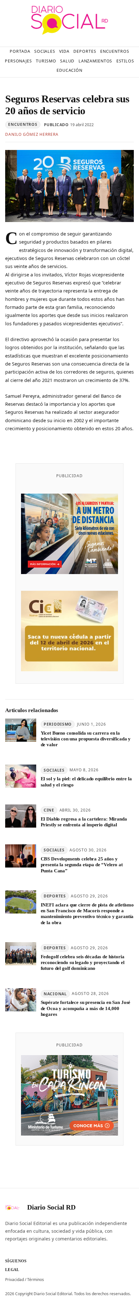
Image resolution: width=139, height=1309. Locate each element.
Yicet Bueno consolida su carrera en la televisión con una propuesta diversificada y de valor (86, 738)
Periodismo (58, 724)
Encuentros (22, 124)
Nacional (55, 994)
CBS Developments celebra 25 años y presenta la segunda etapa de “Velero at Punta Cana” (82, 864)
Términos (35, 1279)
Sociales (54, 770)
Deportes (55, 896)
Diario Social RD (51, 1207)
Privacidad (14, 1279)
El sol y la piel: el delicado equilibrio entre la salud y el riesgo (86, 781)
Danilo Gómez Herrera (32, 134)
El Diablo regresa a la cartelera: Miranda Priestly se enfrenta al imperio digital (84, 821)
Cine (49, 810)
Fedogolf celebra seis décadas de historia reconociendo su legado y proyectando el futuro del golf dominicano (82, 962)
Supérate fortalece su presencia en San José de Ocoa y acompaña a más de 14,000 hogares (86, 1008)
